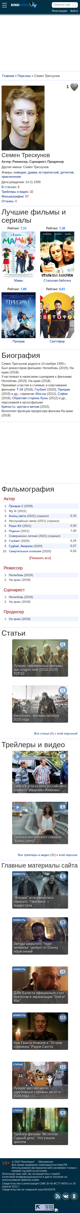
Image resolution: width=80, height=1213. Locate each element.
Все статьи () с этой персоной (55, 733)
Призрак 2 (16, 506)
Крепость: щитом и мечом (20, 406)
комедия (20, 172)
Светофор (57, 341)
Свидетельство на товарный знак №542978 (28, 1189)
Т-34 (20, 389)
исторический (49, 172)
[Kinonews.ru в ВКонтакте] (66, 1196)
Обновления (45, 1161)
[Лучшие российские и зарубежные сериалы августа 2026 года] (40, 1081)
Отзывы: (9, 201)
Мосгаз (41, 394)
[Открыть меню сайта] (4, 5)
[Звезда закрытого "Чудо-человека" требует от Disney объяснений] (40, 936)
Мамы (18, 280)
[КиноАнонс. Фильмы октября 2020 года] (40, 704)
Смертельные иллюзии (25, 551)
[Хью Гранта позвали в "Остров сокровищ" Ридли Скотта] (40, 1031)
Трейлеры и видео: (17, 191)
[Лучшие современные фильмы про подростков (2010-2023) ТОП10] (40, 658)
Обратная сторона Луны (30, 398)
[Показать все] (40, 558)
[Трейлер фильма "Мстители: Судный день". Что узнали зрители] (40, 1127)
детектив (67, 172)
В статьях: (10, 187)
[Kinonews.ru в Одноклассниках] (74, 1196)
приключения (11, 176)
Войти (74, 10)
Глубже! (40, 389)
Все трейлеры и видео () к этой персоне (47, 855)
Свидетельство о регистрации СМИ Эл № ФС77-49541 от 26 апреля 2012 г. (39, 1185)
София (63, 394)
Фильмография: (15, 196)
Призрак (19, 341)
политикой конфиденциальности (22, 1176)
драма (32, 172)
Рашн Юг (15, 526)
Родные (14, 531)
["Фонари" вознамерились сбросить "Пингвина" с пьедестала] (40, 890)
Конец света (17, 516)
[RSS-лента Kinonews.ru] (58, 1196)
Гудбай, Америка (21, 546)
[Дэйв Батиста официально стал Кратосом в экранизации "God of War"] (40, 985)
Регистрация (59, 10)
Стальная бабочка (57, 280)
